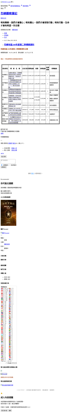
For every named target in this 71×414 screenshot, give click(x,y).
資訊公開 (14, 150)
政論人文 (14, 148)
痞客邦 (10, 143)
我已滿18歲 (4, 410)
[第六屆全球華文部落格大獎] (4, 374)
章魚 (2, 133)
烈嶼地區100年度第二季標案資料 (19, 45)
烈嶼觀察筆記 (9, 13)
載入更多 (3, 156)
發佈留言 (3, 167)
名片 (5, 37)
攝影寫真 (15, 30)
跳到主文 (3, 18)
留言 (14, 143)
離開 (10, 410)
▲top (2, 153)
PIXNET (23, 390)
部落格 (6, 35)
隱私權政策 (45, 390)
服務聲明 (52, 390)
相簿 (5, 33)
